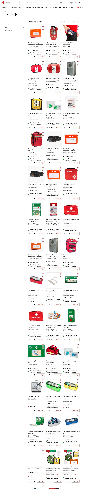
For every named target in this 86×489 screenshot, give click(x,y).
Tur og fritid (28, 7)
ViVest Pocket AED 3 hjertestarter (68, 43)
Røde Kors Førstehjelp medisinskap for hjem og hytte (71, 79)
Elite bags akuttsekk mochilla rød (35, 149)
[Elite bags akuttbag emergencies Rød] (54, 351)
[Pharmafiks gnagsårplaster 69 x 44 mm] (71, 104)
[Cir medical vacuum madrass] (36, 457)
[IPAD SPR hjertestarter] (36, 386)
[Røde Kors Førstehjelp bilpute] (54, 68)
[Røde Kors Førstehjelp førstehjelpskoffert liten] (71, 139)
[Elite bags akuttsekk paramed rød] (71, 245)
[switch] (78, 7)
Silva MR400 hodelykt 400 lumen (54, 149)
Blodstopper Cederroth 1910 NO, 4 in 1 (70, 291)
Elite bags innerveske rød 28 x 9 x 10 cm (36, 291)
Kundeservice (71, 7)
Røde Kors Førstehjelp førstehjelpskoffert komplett (35, 43)
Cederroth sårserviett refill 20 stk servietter (35, 432)
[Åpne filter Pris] (24, 27)
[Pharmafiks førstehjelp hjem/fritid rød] (36, 316)
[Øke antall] (34, 57)
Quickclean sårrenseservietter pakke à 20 (53, 114)
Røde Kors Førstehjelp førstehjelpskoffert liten (69, 149)
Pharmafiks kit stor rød (69, 184)
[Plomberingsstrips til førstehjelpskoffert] (54, 280)
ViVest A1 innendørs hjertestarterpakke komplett (70, 467)
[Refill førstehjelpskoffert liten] (54, 422)
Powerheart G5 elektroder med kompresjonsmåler (53, 326)
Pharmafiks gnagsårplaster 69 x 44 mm (71, 114)
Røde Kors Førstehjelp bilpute (53, 78)
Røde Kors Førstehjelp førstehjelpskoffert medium (35, 255)
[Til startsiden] (7, 2)
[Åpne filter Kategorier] (24, 24)
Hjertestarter (5, 7)
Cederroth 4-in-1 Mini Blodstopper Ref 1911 (33, 220)
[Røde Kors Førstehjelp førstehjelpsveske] (36, 68)
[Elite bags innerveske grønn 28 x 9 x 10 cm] (54, 386)
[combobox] (64, 22)
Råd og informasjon (57, 7)
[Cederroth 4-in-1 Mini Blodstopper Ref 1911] (36, 210)
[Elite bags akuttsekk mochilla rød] (36, 139)
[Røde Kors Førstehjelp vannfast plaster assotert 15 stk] (54, 210)
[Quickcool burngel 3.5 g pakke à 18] (71, 351)
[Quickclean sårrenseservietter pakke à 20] (54, 104)
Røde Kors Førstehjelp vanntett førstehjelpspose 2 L (53, 43)
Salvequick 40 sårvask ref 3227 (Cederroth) (70, 326)
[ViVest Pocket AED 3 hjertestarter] (71, 33)
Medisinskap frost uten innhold (53, 255)
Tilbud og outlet (47, 7)
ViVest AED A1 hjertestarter (35, 113)
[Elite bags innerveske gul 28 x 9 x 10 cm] (71, 386)
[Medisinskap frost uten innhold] (54, 245)
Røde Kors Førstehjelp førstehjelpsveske (33, 79)
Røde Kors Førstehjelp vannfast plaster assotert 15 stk (53, 220)
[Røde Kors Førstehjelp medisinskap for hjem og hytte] (71, 68)
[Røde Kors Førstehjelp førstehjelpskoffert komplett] (36, 33)
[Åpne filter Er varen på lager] (24, 31)
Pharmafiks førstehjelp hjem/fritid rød (34, 326)
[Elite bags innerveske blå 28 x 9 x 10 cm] (71, 422)
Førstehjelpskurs (13, 7)
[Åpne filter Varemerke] (24, 21)
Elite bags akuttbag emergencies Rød (51, 361)
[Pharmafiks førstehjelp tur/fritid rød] (71, 210)
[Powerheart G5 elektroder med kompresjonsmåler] (54, 316)
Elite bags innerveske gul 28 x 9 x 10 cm (71, 397)
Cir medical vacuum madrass (35, 467)
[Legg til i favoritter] (43, 26)
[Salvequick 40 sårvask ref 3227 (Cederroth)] (71, 316)
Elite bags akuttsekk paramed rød (70, 255)
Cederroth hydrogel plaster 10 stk (35, 361)
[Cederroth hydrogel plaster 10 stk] (36, 351)
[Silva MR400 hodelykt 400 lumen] (54, 139)
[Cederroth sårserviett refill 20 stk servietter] (36, 422)
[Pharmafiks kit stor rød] (71, 174)
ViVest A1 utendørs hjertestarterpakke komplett (53, 467)
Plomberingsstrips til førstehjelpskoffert (51, 291)
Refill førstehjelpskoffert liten (53, 431)
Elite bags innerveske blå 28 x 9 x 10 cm (71, 432)
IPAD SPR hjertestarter (33, 396)
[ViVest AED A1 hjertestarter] (36, 104)
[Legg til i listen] (43, 29)
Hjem (6, 11)
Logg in (82, 2)
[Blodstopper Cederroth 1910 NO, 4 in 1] (71, 280)
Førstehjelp (21, 7)
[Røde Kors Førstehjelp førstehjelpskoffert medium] (36, 245)
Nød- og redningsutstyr (37, 7)
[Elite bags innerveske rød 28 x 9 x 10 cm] (36, 280)
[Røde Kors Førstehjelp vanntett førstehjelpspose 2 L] (54, 33)
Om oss (65, 7)
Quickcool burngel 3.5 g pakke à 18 (71, 361)
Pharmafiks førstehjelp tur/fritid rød (71, 220)
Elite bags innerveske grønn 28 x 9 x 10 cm (54, 397)
